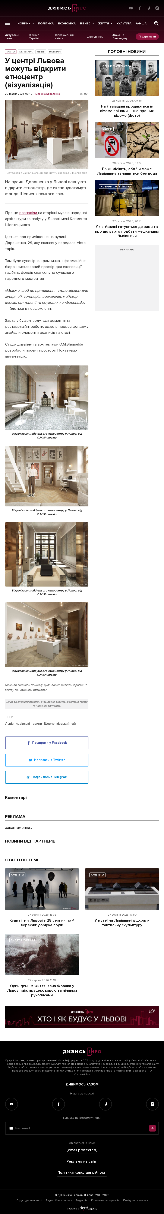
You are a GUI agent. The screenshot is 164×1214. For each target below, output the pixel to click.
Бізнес (85, 23)
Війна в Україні (34, 36)
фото (11, 51)
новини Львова (83, 1195)
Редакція (81, 1200)
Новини (24, 23)
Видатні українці (23, 940)
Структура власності (29, 1200)
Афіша (141, 23)
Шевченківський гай (60, 724)
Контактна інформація (105, 1200)
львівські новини (29, 724)
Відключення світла (64, 36)
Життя (103, 23)
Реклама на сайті (82, 1161)
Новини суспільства (116, 66)
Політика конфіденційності (82, 1172)
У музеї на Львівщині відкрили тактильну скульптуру (122, 922)
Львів (41, 51)
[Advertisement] (127, 280)
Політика (46, 23)
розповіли (28, 212)
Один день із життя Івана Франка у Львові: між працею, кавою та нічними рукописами (42, 990)
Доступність (95, 36)
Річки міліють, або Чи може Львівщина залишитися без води (127, 171)
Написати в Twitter (49, 760)
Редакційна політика (59, 1200)
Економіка (67, 23)
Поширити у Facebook (49, 743)
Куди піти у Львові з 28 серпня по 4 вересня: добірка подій (42, 922)
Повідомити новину (135, 1200)
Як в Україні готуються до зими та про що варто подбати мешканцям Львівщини (127, 231)
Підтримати (147, 36)
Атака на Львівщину (119, 36)
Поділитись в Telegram (49, 777)
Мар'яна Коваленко (47, 94)
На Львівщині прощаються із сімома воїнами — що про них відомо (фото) (127, 111)
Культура (124, 23)
